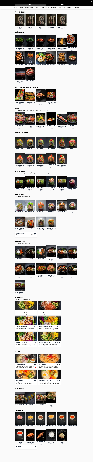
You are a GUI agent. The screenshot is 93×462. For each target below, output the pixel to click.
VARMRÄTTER (70, 7)
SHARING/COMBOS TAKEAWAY (26, 7)
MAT (30, 4)
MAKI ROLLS (62, 7)
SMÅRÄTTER (14, 7)
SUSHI (36, 7)
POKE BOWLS (78, 7)
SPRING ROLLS (54, 7)
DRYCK (62, 4)
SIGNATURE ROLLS (44, 7)
